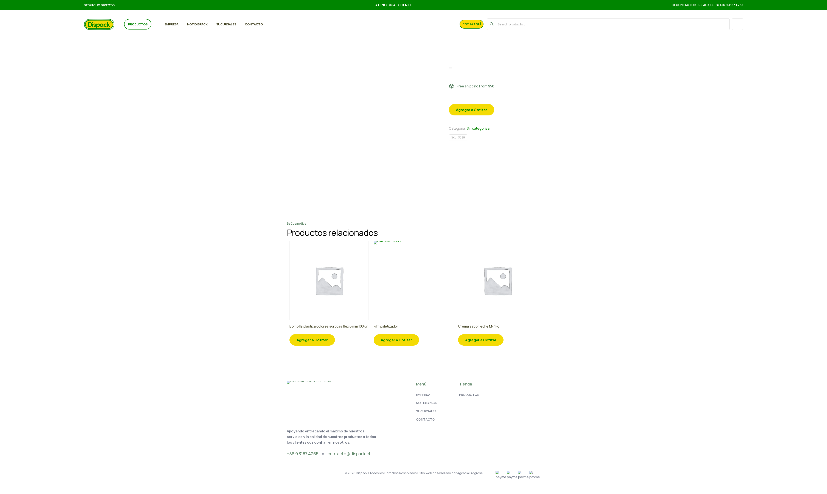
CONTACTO (425, 419)
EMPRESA (423, 394)
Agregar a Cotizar (471, 109)
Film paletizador (386, 326)
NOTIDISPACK (426, 403)
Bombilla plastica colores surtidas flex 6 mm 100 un (328, 326)
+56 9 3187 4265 (303, 454)
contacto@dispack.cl (349, 454)
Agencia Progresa (470, 473)
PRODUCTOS (469, 394)
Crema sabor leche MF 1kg (478, 326)
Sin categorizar (479, 128)
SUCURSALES (426, 411)
